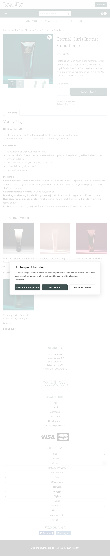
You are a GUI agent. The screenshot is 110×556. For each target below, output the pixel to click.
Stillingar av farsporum (82, 287)
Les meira (19, 279)
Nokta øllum (55, 287)
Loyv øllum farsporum (27, 287)
